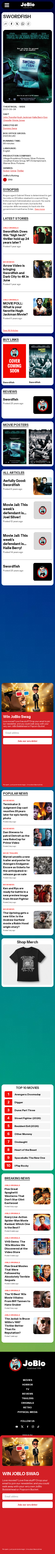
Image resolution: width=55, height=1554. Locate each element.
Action (6, 170)
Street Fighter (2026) (28, 1118)
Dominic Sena (10, 128)
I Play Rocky (22, 1165)
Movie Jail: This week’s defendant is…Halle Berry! (15, 542)
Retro (27, 1407)
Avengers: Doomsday (28, 1094)
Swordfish (8, 382)
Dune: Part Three (25, 1110)
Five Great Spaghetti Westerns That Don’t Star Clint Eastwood (14, 1196)
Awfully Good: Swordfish (14, 483)
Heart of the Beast (26, 1149)
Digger (19, 1102)
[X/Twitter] (22, 1427)
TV (27, 1389)
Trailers (27, 1398)
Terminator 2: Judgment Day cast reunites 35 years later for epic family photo (15, 811)
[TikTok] (38, 1427)
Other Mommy (23, 1134)
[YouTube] (17, 1427)
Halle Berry (37, 117)
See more (40, 209)
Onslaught (21, 1141)
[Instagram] (33, 1427)
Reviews (27, 1393)
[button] (7, 5)
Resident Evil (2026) (27, 1126)
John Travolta (9, 117)
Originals (27, 1402)
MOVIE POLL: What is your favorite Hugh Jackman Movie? (15, 309)
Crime (13, 170)
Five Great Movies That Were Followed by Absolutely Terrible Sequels (17, 1273)
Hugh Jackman (24, 117)
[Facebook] (27, 1427)
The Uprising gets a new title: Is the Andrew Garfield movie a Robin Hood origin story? (16, 919)
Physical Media (28, 1412)
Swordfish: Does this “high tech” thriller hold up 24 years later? (16, 237)
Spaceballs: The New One (30, 1157)
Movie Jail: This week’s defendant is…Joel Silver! (15, 511)
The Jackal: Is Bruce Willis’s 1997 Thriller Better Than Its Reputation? (17, 1325)
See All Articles (10, 330)
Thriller (20, 170)
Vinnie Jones (18, 120)
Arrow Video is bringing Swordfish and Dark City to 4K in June (16, 273)
